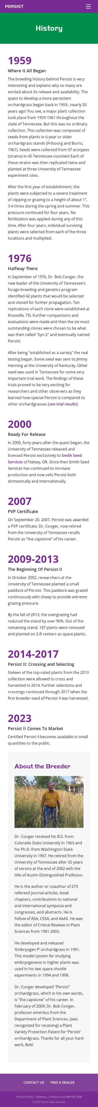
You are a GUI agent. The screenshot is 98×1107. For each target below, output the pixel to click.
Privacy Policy (24, 1096)
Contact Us (34, 1082)
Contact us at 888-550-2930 (65, 1096)
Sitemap (41, 1096)
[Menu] (88, 6)
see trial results (63, 404)
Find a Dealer (62, 1082)
